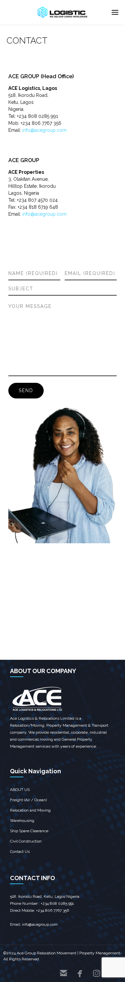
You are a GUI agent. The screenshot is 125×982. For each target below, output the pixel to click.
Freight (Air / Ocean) (28, 800)
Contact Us (20, 851)
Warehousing (22, 820)
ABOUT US (20, 789)
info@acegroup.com (44, 130)
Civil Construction (26, 841)
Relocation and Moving (30, 810)
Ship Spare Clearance (29, 831)
